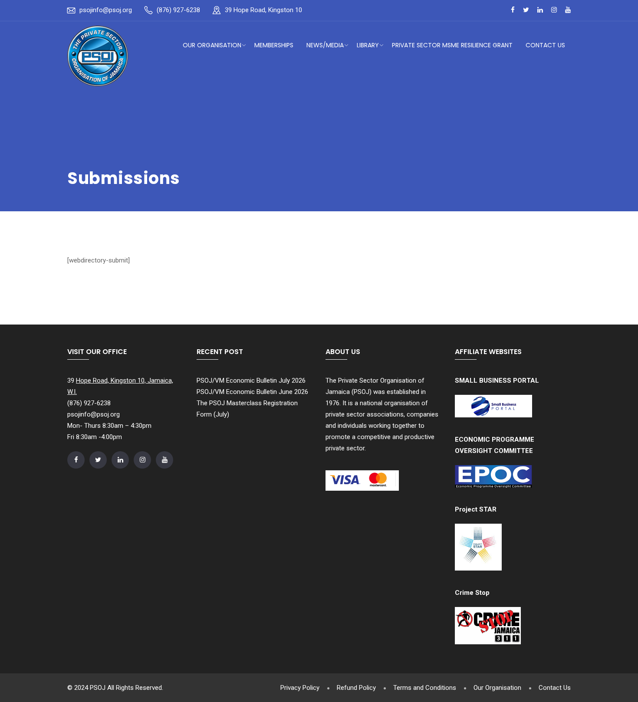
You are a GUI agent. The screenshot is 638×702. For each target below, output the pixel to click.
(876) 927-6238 (178, 10)
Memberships (273, 45)
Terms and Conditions (424, 688)
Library (368, 45)
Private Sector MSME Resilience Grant (452, 45)
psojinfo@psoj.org (105, 10)
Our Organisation (212, 45)
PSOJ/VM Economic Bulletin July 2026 (251, 380)
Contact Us (545, 45)
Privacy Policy (299, 688)
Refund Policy (356, 688)
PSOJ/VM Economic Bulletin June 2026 (252, 392)
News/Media (325, 45)
